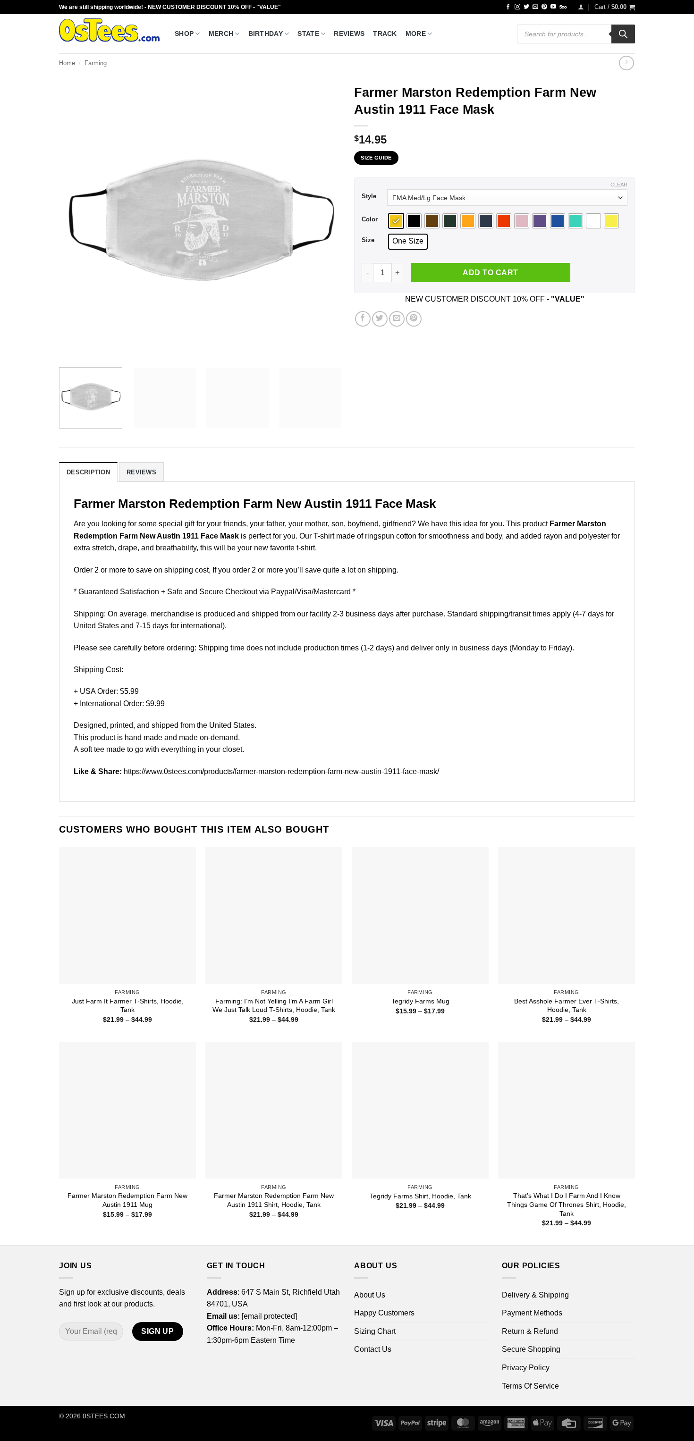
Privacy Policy (526, 1368)
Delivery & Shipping (535, 1295)
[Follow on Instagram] (517, 7)
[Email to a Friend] (397, 319)
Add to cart (490, 273)
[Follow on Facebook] (508, 7)
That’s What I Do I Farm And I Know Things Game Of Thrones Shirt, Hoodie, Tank (566, 1204)
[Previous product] (626, 63)
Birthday (265, 33)
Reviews (349, 33)
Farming (96, 63)
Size (368, 240)
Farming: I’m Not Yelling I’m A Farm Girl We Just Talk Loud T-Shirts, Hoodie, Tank (273, 1005)
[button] (581, 7)
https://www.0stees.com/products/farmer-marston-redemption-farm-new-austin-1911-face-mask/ (281, 771)
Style (369, 196)
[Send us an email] (535, 7)
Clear (618, 184)
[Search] (623, 34)
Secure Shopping (531, 1349)
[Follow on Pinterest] (544, 7)
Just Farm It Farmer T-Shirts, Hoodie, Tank (128, 1005)
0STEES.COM (104, 1416)
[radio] (396, 221)
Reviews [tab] (141, 472)
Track (385, 33)
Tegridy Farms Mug (420, 1001)
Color (370, 219)
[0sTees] (110, 33)
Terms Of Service (530, 1386)
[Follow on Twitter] (526, 7)
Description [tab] (88, 472)
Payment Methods (532, 1313)
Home (67, 63)
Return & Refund (530, 1331)
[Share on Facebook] (363, 319)
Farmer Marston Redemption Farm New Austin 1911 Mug (127, 1200)
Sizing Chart (375, 1331)
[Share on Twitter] (380, 319)
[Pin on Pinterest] (414, 319)
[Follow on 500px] (563, 7)
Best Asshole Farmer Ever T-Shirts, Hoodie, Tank (566, 1005)
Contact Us (372, 1349)
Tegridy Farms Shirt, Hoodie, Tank (420, 1196)
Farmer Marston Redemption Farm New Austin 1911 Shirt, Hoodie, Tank (274, 1200)
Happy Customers (384, 1313)
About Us (369, 1295)
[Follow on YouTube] (553, 7)
